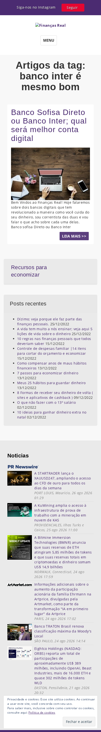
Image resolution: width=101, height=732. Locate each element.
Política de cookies (41, 712)
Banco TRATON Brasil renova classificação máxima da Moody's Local (62, 631)
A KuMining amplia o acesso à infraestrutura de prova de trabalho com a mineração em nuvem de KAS (60, 512)
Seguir (72, 7)
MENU (48, 40)
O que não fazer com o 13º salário (46, 402)
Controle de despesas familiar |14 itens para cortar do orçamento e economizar (51, 351)
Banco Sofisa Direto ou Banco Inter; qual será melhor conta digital (49, 125)
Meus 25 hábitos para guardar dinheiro (51, 382)
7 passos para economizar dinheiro (47, 373)
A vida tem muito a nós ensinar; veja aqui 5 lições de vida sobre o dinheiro (54, 331)
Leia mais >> (74, 236)
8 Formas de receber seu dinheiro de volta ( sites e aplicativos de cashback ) (55, 395)
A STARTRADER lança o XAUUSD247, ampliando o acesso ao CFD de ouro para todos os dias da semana (62, 480)
